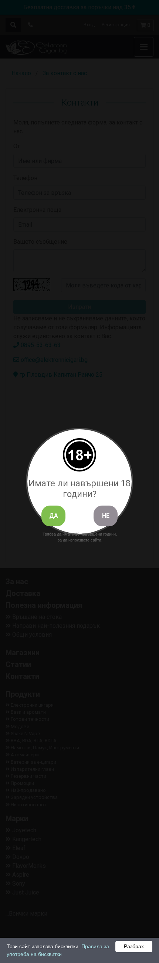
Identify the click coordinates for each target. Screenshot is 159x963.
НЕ (105, 515)
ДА (53, 515)
